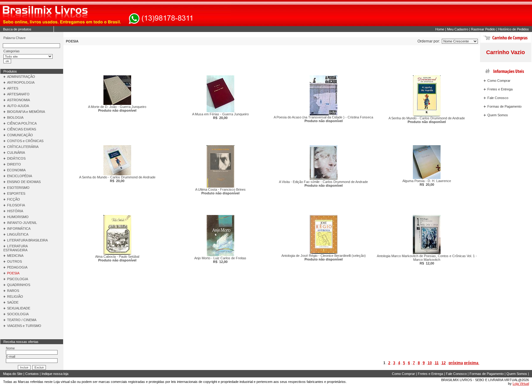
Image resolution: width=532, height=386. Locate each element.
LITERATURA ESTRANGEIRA (15, 248)
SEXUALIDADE (18, 308)
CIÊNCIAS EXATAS (21, 129)
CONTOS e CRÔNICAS (25, 141)
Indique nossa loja (55, 374)
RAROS (13, 290)
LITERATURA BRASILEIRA (27, 240)
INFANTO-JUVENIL (22, 223)
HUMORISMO (18, 217)
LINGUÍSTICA (17, 234)
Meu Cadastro (457, 29)
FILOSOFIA (16, 205)
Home (439, 29)
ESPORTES (16, 193)
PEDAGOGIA (17, 267)
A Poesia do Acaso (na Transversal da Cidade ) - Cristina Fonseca (323, 119)
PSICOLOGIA (17, 279)
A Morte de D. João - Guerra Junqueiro (117, 108)
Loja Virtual (521, 383)
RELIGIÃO (15, 296)
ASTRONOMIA (18, 100)
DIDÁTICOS (16, 158)
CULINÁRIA (16, 152)
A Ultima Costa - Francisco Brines (220, 191)
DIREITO (14, 164)
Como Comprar (498, 80)
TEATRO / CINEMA (21, 320)
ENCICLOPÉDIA (19, 176)
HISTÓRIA (15, 211)
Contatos (32, 374)
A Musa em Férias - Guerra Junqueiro (220, 116)
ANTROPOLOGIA (20, 82)
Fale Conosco (497, 98)
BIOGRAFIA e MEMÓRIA (26, 111)
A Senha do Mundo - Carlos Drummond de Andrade (427, 120)
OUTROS (14, 261)
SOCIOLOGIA (18, 314)
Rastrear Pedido (483, 29)
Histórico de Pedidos (513, 29)
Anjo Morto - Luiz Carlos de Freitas (220, 260)
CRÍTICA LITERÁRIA (22, 147)
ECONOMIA (16, 170)
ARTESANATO (18, 94)
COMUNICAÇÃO (20, 135)
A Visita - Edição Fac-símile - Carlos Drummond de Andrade (323, 183)
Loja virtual (62, 382)
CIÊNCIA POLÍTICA (22, 123)
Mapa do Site (12, 374)
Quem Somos (497, 115)
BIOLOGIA (15, 117)
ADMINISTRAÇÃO (21, 76)
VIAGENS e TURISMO (24, 326)
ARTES (12, 88)
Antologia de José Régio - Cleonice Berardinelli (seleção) (323, 257)
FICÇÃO (13, 199)
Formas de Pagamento (504, 106)
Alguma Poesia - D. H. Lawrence (426, 182)
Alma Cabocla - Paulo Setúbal (117, 258)
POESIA (13, 273)
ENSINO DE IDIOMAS (24, 182)
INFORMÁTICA (18, 228)
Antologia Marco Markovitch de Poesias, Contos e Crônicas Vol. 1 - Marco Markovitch (427, 259)
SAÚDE (12, 302)
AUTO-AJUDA (18, 106)
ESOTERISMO (18, 187)
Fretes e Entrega (500, 89)
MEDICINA (15, 255)
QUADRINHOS (18, 285)
